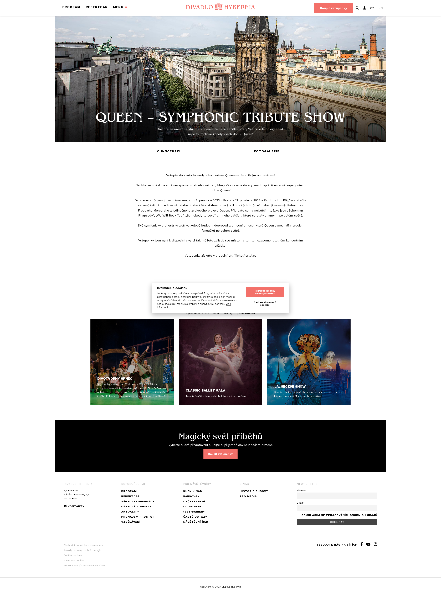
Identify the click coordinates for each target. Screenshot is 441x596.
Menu (118, 7)
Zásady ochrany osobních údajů (82, 550)
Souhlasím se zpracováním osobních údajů (339, 515)
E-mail (300, 502)
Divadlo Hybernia (231, 586)
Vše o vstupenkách (138, 501)
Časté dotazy (195, 516)
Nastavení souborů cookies (265, 303)
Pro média (248, 496)
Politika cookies (73, 555)
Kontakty (76, 506)
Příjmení (301, 490)
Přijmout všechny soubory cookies (265, 292)
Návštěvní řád (195, 521)
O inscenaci (169, 151)
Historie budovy (254, 491)
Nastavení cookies (74, 560)
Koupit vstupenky (333, 8)
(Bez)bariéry (194, 511)
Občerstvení (194, 501)
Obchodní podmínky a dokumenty (83, 545)
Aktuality (130, 511)
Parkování (192, 496)
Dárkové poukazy (136, 506)
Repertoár (97, 7)
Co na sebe (192, 506)
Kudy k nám (193, 491)
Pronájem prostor (138, 516)
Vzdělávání (130, 521)
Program (71, 7)
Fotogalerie (267, 151)
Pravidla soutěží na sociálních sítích (84, 565)
